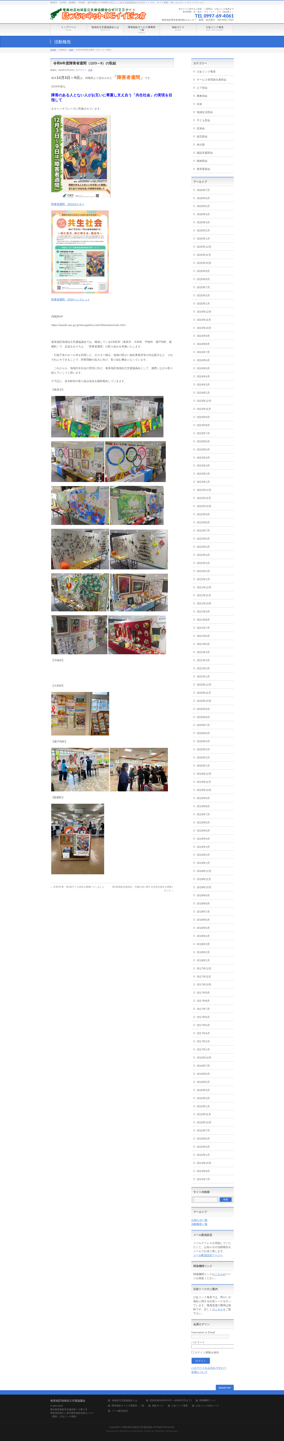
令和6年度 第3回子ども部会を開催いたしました (77, 887)
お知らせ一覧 (199, 1220)
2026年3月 (203, 222)
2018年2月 (203, 952)
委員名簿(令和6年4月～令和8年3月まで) (170, 1400)
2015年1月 (203, 1154)
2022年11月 (204, 498)
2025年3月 (203, 295)
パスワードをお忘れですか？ (208, 1367)
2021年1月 (203, 676)
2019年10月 (204, 790)
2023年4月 (203, 457)
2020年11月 (204, 692)
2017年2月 (203, 1041)
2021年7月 (203, 627)
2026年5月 (203, 206)
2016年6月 (203, 1073)
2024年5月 (203, 368)
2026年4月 (203, 214)
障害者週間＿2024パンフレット (70, 299)
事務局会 (202, 95)
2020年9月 (203, 709)
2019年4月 (203, 838)
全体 (71, 50)
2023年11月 (204, 408)
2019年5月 (203, 830)
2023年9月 (203, 417)
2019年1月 (203, 862)
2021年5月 (203, 644)
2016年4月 (203, 1090)
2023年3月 (203, 465)
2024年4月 (203, 376)
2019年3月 (203, 846)
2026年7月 (203, 190)
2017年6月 (203, 1017)
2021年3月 (203, 660)
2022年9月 (203, 514)
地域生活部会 (205, 112)
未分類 (201, 144)
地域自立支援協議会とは (127, 1400)
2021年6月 (203, 635)
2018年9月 (203, 895)
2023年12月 (204, 400)
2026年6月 (203, 198)
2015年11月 (204, 1114)
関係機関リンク (207, 1400)
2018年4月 (203, 936)
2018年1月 (203, 960)
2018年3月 (203, 944)
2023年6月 (203, 441)
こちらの (220, 1274)
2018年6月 (203, 919)
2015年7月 (203, 1130)
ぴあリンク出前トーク (207, 1405)
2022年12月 (204, 489)
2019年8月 (203, 806)
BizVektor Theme (142, 1431)
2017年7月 (203, 1008)
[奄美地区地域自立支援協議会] (98, 15)
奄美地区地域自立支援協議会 (137, 1427)
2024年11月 (204, 319)
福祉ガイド (158, 1405)
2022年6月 (203, 538)
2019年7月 (203, 814)
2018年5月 (203, 927)
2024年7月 (203, 352)
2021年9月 (203, 611)
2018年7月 (203, 911)
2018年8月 (203, 903)
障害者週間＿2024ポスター (67, 204)
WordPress (125, 1431)
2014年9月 (203, 1171)
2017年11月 (204, 976)
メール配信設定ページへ (208, 1255)
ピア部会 (202, 87)
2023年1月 (203, 481)
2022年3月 (203, 563)
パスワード (198, 1342)
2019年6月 (203, 822)
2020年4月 (203, 741)
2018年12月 (204, 871)
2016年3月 (203, 1098)
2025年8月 (203, 279)
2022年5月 (203, 546)
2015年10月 (204, 1122)
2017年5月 (203, 1025)
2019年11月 (204, 781)
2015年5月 (203, 1138)
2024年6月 (203, 360)
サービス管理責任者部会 (211, 79)
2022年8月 (203, 522)
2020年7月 (203, 725)
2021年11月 (204, 595)
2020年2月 (203, 757)
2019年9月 (203, 798)
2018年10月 (204, 887)
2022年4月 (203, 554)
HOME (53, 50)
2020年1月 (203, 765)
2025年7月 (203, 287)
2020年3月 (203, 749)
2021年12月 (204, 587)
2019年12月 (204, 773)
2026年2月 (203, 230)
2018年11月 (204, 879)
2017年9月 (203, 992)
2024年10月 (204, 327)
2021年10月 (204, 603)
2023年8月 (203, 425)
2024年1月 (203, 392)
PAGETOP (225, 1387)
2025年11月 (204, 254)
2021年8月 (203, 619)
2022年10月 (204, 506)
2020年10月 (204, 700)
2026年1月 (203, 238)
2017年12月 (204, 968)
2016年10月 (204, 1057)
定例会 (201, 128)
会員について (199, 1372)
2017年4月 (203, 1033)
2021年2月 (203, 668)
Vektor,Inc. (160, 1431)
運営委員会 (203, 169)
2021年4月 (203, 652)
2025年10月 (204, 262)
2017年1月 (203, 1049)
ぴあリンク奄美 (206, 71)
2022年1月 (203, 579)
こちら (219, 1309)
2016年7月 (203, 1065)
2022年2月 (203, 571)
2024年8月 (203, 344)
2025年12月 (204, 246)
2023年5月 (203, 449)
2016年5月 (203, 1082)
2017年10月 (204, 984)
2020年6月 (203, 733)
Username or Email (203, 1332)
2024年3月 (203, 384)
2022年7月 (203, 530)
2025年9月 (203, 271)
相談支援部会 (205, 152)
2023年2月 (203, 473)
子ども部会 (203, 120)
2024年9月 (203, 335)
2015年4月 (203, 1146)
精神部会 (202, 160)
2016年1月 (203, 1106)
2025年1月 (203, 303)
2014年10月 (204, 1163)
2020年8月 (203, 717)
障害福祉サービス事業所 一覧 (128, 1405)
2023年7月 (203, 433)
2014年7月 (203, 1179)
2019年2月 (203, 854)
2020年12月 (204, 684)
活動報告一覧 (199, 1224)
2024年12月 (204, 311)
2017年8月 (203, 1000)
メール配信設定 (120, 1411)
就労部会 (202, 136)
